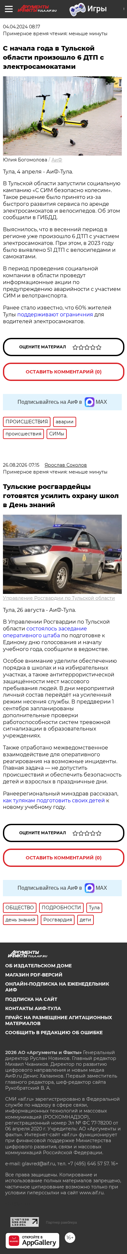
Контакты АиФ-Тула (33, 1008)
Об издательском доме (38, 966)
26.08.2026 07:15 (21, 465)
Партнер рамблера (61, 1222)
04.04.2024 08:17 (21, 27)
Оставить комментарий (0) (64, 372)
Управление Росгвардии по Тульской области (59, 598)
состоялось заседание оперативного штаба (45, 632)
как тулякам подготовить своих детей (54, 800)
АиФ (56, 160)
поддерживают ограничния (55, 314)
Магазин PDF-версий (34, 975)
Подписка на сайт (31, 999)
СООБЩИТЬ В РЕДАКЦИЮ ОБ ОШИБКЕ (54, 1032)
